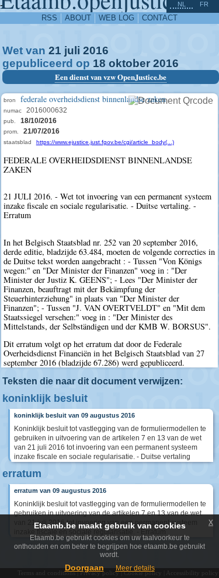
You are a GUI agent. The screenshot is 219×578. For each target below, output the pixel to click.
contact (160, 17)
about (78, 17)
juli (72, 50)
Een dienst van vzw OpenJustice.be (110, 77)
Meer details (135, 568)
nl (182, 4)
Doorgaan (84, 567)
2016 (96, 50)
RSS (49, 17)
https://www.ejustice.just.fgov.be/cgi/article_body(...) (105, 142)
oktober (129, 63)
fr (204, 4)
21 (54, 50)
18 (99, 63)
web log (116, 17)
